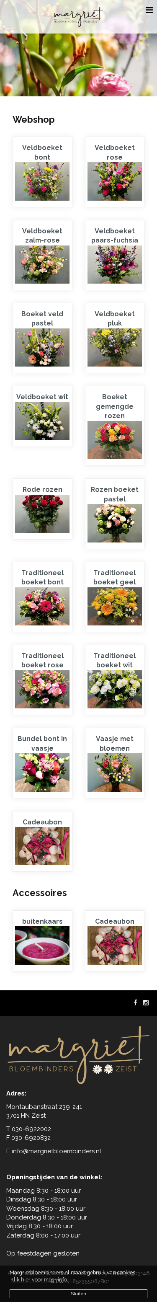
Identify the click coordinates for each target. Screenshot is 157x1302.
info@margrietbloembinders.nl (56, 1151)
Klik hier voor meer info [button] (38, 1279)
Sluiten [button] (78, 1294)
